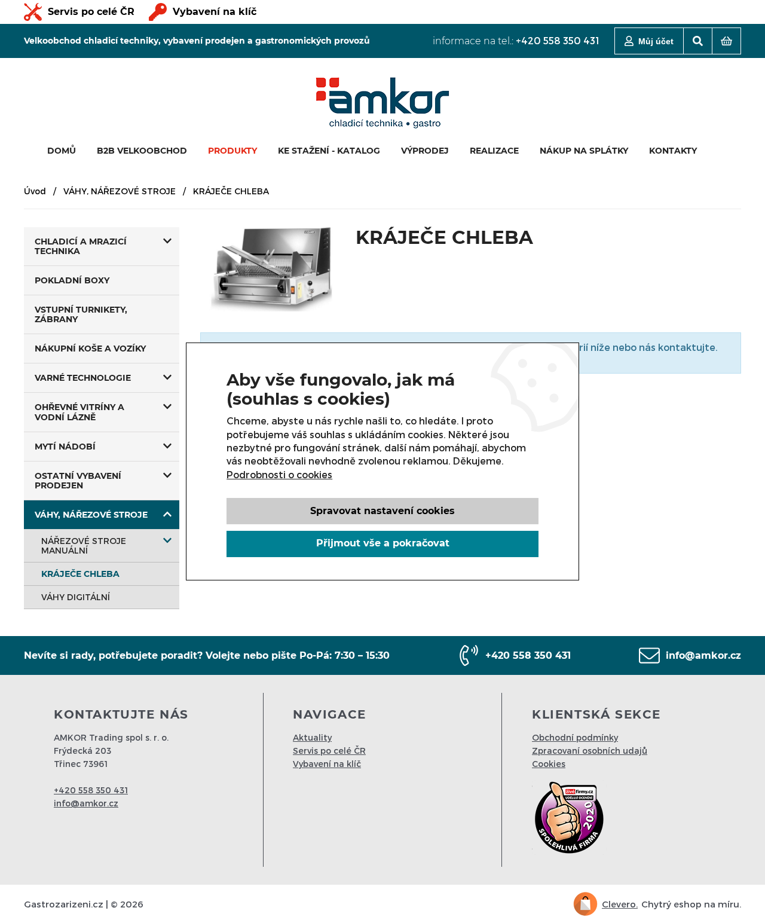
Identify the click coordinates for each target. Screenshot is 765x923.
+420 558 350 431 (557, 40)
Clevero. (620, 903)
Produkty (232, 150)
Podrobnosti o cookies (279, 474)
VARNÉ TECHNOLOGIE (83, 377)
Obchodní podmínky (575, 737)
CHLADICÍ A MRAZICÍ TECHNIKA (81, 246)
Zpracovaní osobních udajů (589, 750)
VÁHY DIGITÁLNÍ (75, 597)
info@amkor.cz (703, 655)
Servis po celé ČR (91, 11)
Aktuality (312, 737)
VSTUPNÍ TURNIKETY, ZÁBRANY (81, 314)
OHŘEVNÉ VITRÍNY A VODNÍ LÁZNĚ (79, 412)
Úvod (35, 191)
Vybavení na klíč (214, 11)
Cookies (548, 764)
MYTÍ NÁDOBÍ (65, 446)
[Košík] (726, 41)
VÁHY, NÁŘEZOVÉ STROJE (119, 191)
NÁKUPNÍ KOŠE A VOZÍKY (90, 348)
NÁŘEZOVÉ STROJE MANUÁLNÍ (83, 545)
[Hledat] (698, 41)
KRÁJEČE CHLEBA (80, 574)
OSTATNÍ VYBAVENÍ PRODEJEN (78, 480)
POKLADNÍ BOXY (72, 280)
